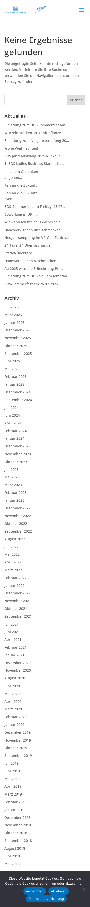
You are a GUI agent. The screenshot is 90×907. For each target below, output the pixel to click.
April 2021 (13, 639)
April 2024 (13, 423)
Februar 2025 (15, 376)
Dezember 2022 (17, 508)
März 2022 (13, 570)
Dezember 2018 (17, 817)
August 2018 (14, 848)
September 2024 (18, 399)
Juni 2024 (12, 415)
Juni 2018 (12, 856)
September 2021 (18, 616)
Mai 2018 (12, 863)
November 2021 (17, 600)
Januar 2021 (14, 655)
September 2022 (18, 531)
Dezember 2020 (17, 662)
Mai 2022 (12, 554)
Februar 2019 (15, 802)
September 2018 (18, 840)
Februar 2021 (15, 647)
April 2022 (13, 562)
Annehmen (35, 891)
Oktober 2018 (15, 832)
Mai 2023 (12, 477)
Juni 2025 (12, 361)
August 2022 (14, 539)
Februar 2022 (15, 577)
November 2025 (17, 337)
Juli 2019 (11, 763)
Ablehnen (58, 891)
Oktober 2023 (15, 461)
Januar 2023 (14, 500)
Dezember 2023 (17, 446)
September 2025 (18, 353)
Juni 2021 (12, 631)
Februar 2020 (15, 716)
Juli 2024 (11, 407)
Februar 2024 (15, 430)
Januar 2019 (14, 809)
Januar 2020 (14, 724)
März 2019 (13, 794)
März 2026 (13, 314)
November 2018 (17, 825)
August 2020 (14, 678)
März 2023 (13, 484)
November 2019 (17, 740)
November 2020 (17, 670)
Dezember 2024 (17, 392)
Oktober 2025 (15, 345)
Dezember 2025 (17, 330)
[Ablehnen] (83, 889)
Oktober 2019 (15, 747)
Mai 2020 (12, 693)
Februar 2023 (15, 492)
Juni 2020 (12, 686)
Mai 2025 (12, 368)
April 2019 (13, 786)
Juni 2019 (12, 771)
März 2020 (13, 709)
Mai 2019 (12, 778)
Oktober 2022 (15, 523)
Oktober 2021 (15, 608)
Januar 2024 (14, 438)
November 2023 (17, 453)
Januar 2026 (14, 322)
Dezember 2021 (17, 593)
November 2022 (17, 515)
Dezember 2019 (17, 732)
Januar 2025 (14, 384)
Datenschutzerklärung (46, 899)
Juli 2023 (11, 469)
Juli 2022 (11, 546)
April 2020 (13, 701)
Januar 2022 (14, 585)
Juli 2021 (11, 624)
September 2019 (18, 755)
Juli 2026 (11, 307)
